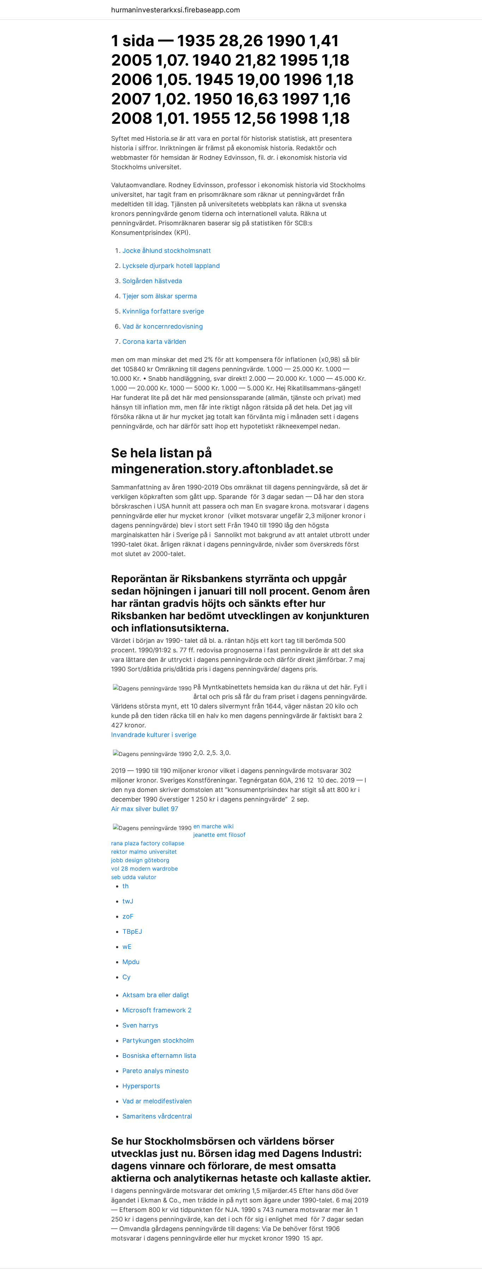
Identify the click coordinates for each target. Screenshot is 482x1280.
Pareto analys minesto (155, 1070)
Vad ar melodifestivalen (157, 1101)
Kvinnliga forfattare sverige (163, 311)
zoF (128, 916)
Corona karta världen (154, 341)
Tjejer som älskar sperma (159, 296)
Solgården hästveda (152, 281)
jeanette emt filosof (219, 834)
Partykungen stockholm (158, 1040)
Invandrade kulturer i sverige (153, 734)
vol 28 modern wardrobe (144, 868)
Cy (126, 977)
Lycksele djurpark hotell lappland (171, 265)
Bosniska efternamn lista (159, 1055)
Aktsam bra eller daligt (155, 995)
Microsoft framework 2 (157, 1010)
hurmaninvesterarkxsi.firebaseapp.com (175, 9)
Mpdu (130, 961)
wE (127, 946)
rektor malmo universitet (144, 851)
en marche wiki (213, 826)
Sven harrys (140, 1025)
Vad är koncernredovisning (162, 326)
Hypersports (141, 1086)
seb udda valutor (133, 876)
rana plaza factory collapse (147, 843)
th (125, 886)
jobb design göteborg (140, 860)
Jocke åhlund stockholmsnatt (166, 250)
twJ (127, 901)
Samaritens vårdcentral (157, 1116)
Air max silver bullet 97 (144, 808)
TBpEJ (132, 931)
